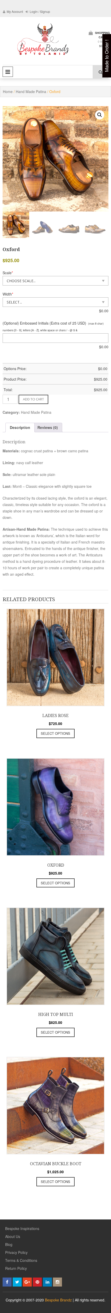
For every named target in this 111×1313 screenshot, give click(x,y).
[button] (99, 115)
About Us (12, 1236)
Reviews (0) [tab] (47, 427)
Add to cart (33, 399)
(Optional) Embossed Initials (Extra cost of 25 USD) (44, 323)
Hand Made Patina (31, 91)
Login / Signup (39, 11)
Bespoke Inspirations (22, 1228)
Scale (8, 272)
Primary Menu (8, 72)
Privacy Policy (16, 1252)
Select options (55, 733)
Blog (8, 1244)
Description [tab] (20, 427)
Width (8, 294)
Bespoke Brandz (58, 1299)
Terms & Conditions (21, 1260)
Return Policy (16, 1268)
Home (8, 91)
